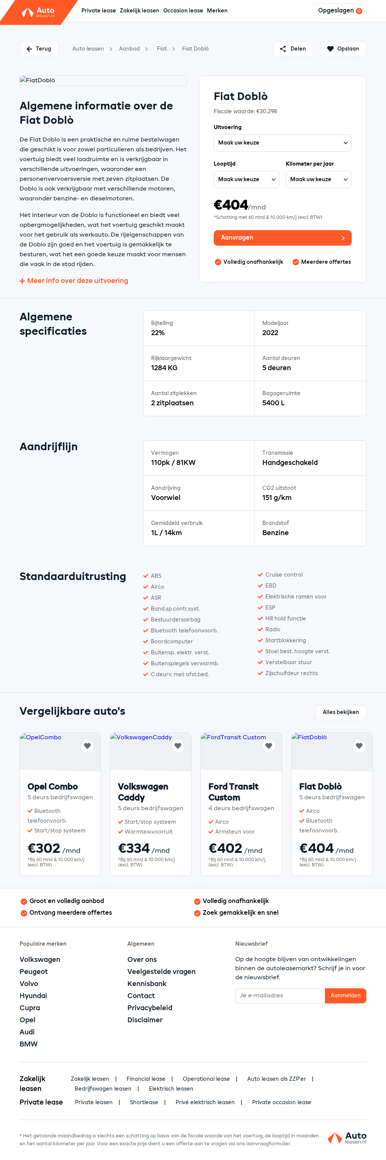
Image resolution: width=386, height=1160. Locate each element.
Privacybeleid (149, 1008)
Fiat (162, 49)
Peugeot (34, 972)
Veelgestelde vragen (161, 972)
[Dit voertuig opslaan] (87, 746)
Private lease (98, 11)
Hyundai (33, 996)
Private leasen (94, 1102)
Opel (27, 1020)
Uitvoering (228, 127)
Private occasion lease (281, 1102)
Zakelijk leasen (139, 11)
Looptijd (225, 164)
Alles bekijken (341, 712)
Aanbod (129, 49)
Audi (27, 1032)
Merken (217, 11)
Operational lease (206, 1079)
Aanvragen (237, 238)
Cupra (30, 1008)
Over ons (142, 960)
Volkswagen (40, 960)
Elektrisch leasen (171, 1089)
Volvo (29, 984)
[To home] (347, 1140)
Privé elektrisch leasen (205, 1102)
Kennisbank (147, 984)
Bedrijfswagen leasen (103, 1089)
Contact (141, 996)
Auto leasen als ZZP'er (276, 1079)
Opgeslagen (336, 11)
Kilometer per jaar (310, 164)
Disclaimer (144, 1020)
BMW (29, 1044)
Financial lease (146, 1079)
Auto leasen (88, 49)
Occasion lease (183, 11)
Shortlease (144, 1102)
